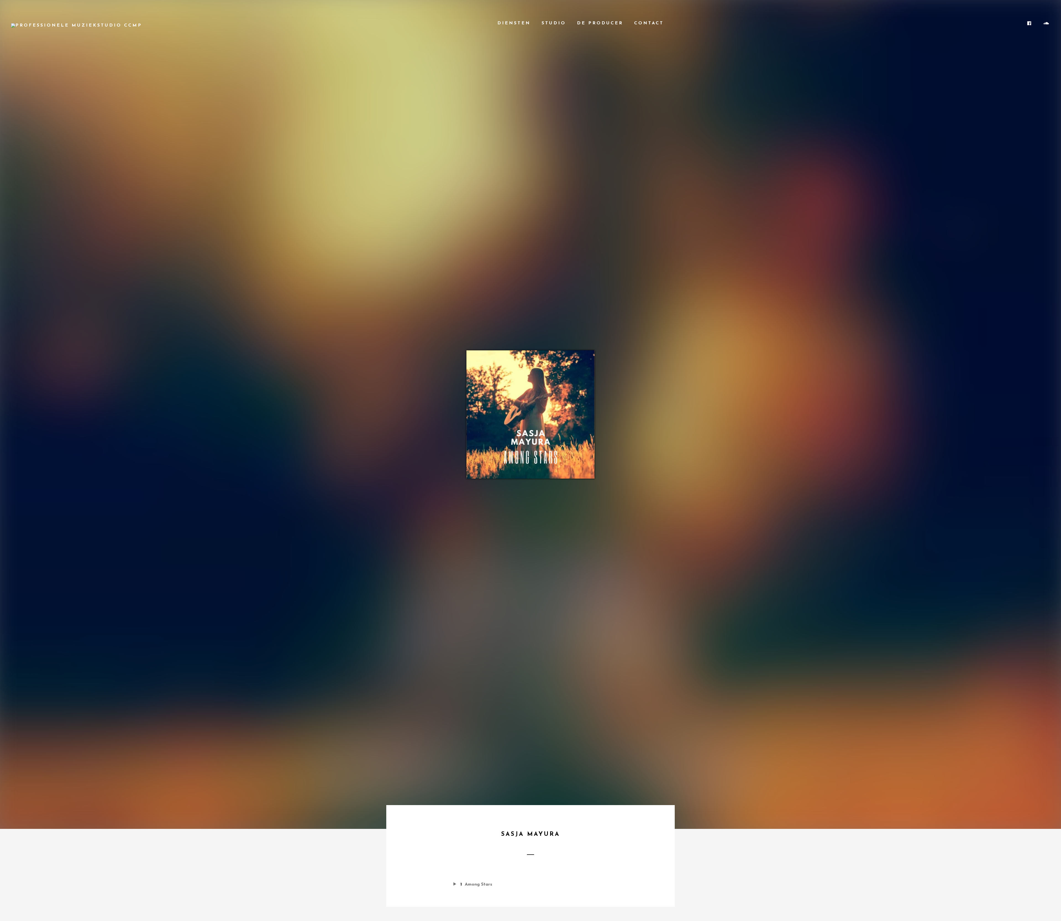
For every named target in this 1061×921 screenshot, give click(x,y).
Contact (649, 23)
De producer (600, 23)
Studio (554, 23)
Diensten (513, 23)
